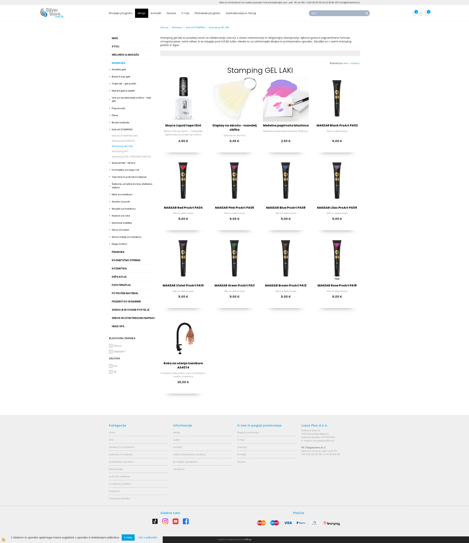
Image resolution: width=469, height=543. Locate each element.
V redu (128, 537)
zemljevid (178, 469)
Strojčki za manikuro (124, 208)
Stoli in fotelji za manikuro (127, 237)
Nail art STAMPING (122, 129)
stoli (111, 440)
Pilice (115, 115)
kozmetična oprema (121, 462)
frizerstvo (114, 491)
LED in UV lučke (120, 230)
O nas (185, 13)
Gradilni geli (119, 69)
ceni (345, 63)
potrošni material (119, 476)
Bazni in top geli (121, 76)
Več (183, 102)
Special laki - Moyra (123, 163)
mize (112, 432)
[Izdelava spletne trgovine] (248, 539)
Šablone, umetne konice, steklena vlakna (132, 185)
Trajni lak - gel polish (124, 83)
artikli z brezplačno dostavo (189, 454)
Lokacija (242, 447)
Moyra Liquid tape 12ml (183, 125)
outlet (176, 440)
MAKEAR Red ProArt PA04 (183, 208)
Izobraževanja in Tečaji (241, 13)
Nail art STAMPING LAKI (125, 135)
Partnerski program (207, 13)
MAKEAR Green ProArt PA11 (235, 285)
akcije (176, 432)
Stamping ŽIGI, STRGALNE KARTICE (131, 156)
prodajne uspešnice (185, 462)
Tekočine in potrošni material (129, 177)
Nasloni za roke (121, 215)
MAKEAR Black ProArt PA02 (337, 125)
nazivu (354, 63)
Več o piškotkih (147, 537)
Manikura (177, 27)
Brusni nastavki (120, 122)
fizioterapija (116, 469)
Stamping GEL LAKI (122, 146)
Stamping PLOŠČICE (123, 141)
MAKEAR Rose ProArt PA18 (337, 285)
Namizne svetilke (122, 223)
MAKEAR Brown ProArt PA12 (285, 285)
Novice (171, 13)
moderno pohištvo (120, 484)
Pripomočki (118, 108)
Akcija (141, 13)
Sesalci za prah (121, 201)
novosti (177, 447)
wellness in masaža (121, 454)
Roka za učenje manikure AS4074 (183, 365)
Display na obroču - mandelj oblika (235, 127)
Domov (164, 27)
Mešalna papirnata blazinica (286, 125)
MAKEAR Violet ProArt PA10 (183, 285)
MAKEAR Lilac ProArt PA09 (337, 208)
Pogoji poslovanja (248, 432)
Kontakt (156, 13)
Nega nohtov (119, 244)
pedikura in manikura (121, 447)
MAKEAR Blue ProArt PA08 (286, 208)
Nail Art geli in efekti (123, 90)
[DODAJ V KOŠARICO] (183, 111)
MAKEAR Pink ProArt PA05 (234, 208)
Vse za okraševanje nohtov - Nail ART (131, 99)
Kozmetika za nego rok (125, 170)
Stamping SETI (120, 151)
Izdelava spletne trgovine (231, 539)
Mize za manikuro (122, 194)
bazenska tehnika (119, 498)
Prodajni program (120, 13)
